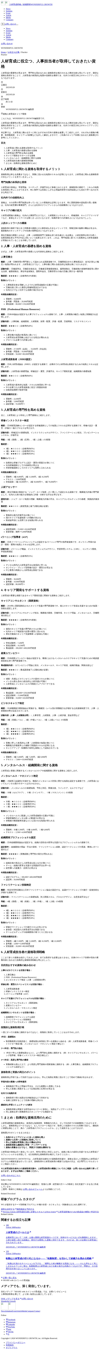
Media (8, 18)
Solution (9, 11)
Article (8, 15)
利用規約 (10, 1345)
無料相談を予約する (25, 1209)
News (8, 9)
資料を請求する (8, 1209)
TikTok (10, 1332)
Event (8, 13)
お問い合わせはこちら (10, 1175)
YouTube (11, 1327)
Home (3, 52)
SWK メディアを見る (10, 1299)
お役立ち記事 (13, 52)
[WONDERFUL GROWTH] (8, 1309)
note (9, 1329)
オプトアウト (12, 1348)
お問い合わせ (10, 24)
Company (9, 20)
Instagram (11, 1322)
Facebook (11, 1320)
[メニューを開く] (17, 24)
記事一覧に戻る (10, 1278)
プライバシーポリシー (15, 1343)
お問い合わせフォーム (32, 1189)
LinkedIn (11, 1324)
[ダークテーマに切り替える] (3, 24)
